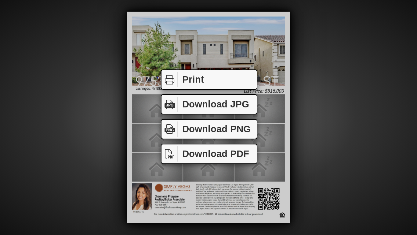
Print (193, 79)
